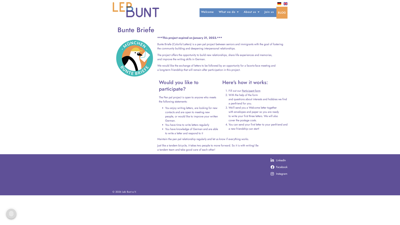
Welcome (207, 12)
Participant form (251, 91)
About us (250, 12)
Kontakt (116, 178)
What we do (227, 12)
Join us (269, 12)
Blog (282, 13)
